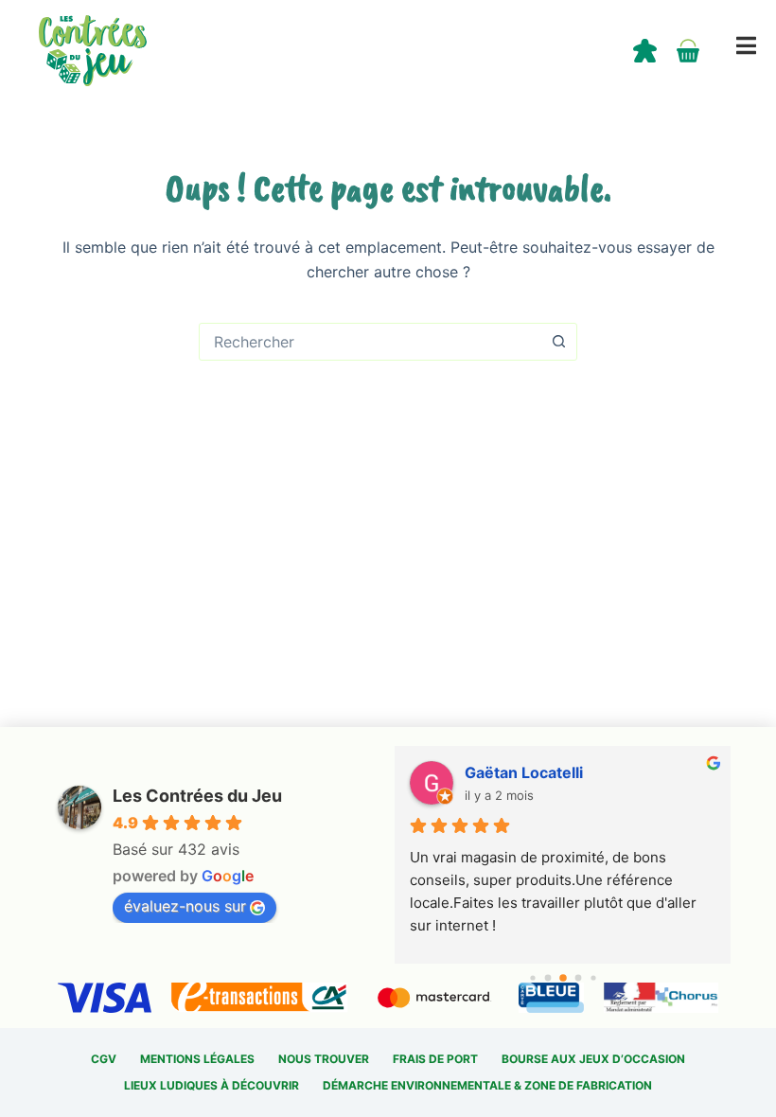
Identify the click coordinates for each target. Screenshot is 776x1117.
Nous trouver (323, 1059)
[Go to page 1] (547, 978)
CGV (103, 1059)
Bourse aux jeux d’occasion (593, 1059)
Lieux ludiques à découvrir (211, 1085)
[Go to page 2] (563, 978)
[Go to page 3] (577, 978)
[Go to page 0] (532, 977)
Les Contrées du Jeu (197, 796)
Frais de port (435, 1059)
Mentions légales (197, 1059)
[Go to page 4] (593, 977)
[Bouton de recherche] (558, 342)
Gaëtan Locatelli (524, 772)
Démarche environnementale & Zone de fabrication (487, 1085)
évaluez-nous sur (185, 905)
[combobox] (370, 342)
